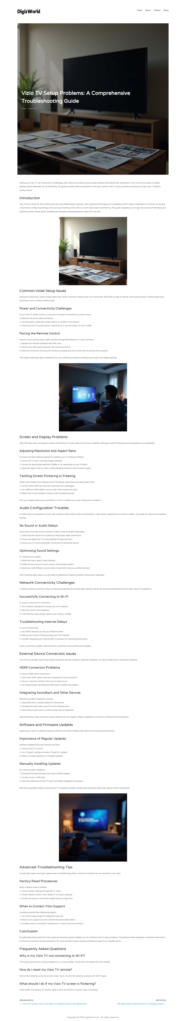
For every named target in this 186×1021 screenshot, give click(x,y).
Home (139, 11)
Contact (157, 11)
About (147, 11)
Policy (166, 11)
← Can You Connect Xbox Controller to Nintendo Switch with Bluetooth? (53, 1004)
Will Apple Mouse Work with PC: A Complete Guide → (141, 1004)
